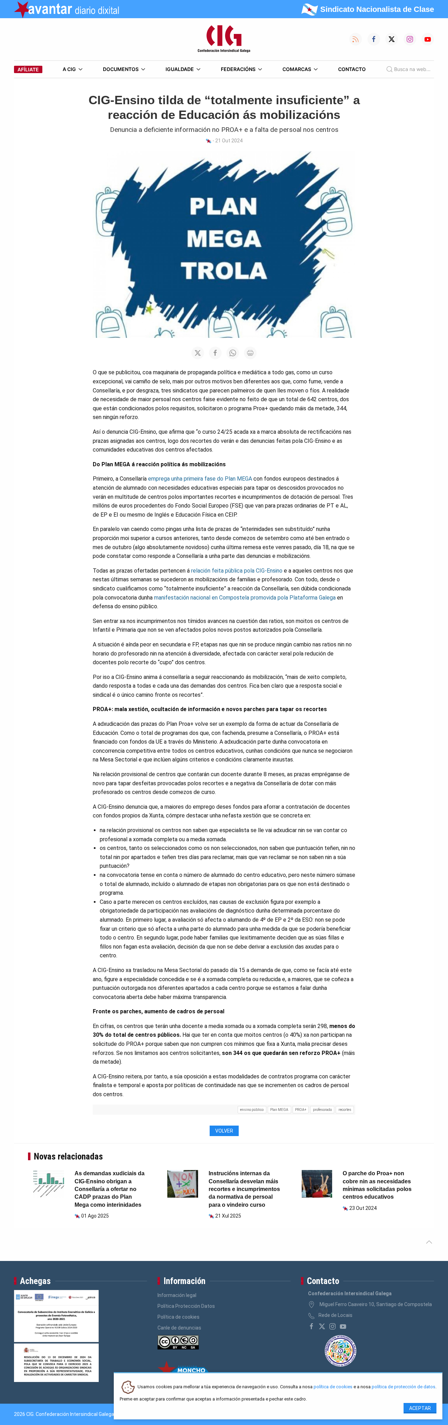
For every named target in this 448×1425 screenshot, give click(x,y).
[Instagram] (332, 1326)
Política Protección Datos (186, 1306)
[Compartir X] (197, 353)
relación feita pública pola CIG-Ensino (236, 570)
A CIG (69, 69)
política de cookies (333, 1387)
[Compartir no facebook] (215, 353)
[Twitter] (322, 1326)
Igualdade (180, 69)
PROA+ (300, 1110)
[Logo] (224, 39)
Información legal (177, 1295)
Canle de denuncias (179, 1328)
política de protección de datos (403, 1387)
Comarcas (296, 69)
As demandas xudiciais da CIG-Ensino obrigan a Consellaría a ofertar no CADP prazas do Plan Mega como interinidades (110, 1189)
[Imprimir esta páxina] (250, 353)
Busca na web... (412, 69)
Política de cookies (179, 1317)
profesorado (322, 1110)
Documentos (121, 69)
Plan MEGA (279, 1110)
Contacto (352, 69)
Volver (224, 1131)
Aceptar (420, 1408)
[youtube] (343, 1326)
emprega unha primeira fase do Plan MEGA (200, 478)
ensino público (252, 1110)
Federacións (238, 69)
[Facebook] (311, 1326)
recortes (344, 1110)
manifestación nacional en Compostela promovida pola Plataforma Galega (245, 597)
